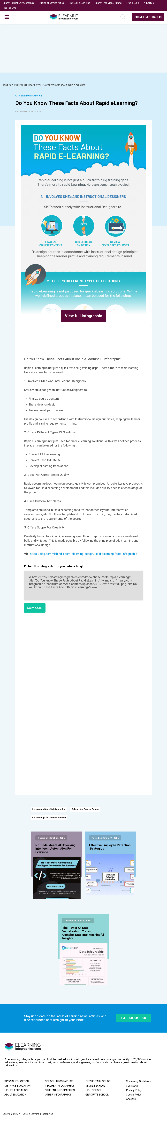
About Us (131, 1099)
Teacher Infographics (60, 1085)
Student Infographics (60, 1090)
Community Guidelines (138, 1081)
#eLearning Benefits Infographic (48, 809)
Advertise (149, 3)
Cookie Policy (133, 1094)
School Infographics (59, 1081)
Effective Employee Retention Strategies (109, 847)
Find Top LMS (9, 8)
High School (93, 1090)
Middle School (95, 1085)
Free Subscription (133, 1018)
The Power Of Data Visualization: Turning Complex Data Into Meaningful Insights (83, 933)
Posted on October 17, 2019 (28, 111)
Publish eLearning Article (51, 3)
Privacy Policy (134, 1090)
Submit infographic (148, 17)
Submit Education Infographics (18, 3)
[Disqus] (83, 662)
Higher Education (16, 1090)
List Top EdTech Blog (79, 3)
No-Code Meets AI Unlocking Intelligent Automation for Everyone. (55, 849)
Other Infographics (21, 85)
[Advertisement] (83, 48)
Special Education (16, 1081)
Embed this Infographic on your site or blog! (53, 566)
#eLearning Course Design (85, 809)
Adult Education (15, 1094)
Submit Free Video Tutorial (108, 3)
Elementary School (98, 1081)
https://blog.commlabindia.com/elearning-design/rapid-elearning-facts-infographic (83, 553)
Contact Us (132, 1085)
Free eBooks (133, 3)
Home (5, 85)
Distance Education (17, 1085)
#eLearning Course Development (49, 817)
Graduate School (97, 1094)
